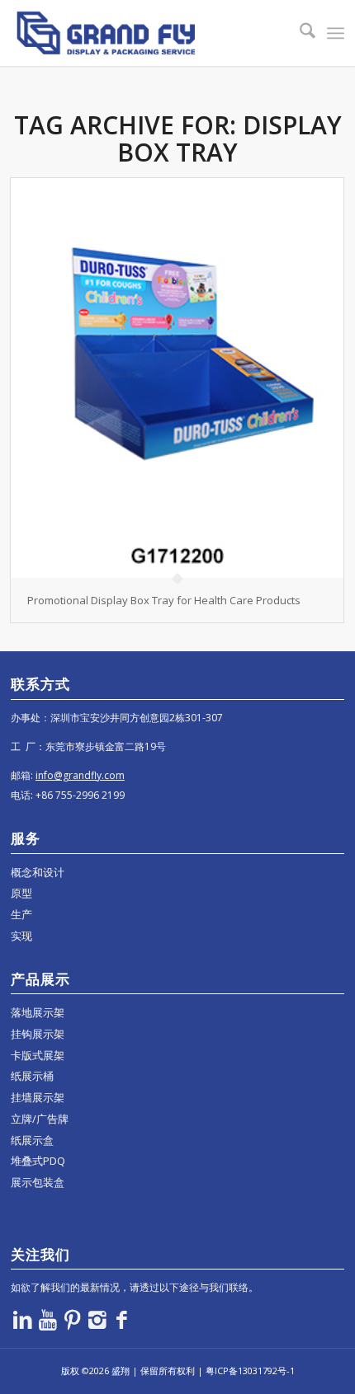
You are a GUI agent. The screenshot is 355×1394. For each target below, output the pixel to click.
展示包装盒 (37, 1182)
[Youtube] (48, 1319)
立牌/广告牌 (40, 1118)
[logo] (144, 33)
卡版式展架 (37, 1055)
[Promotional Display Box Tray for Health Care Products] (177, 378)
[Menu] (335, 33)
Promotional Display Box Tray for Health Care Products (164, 600)
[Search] (299, 33)
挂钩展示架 (37, 1033)
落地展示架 (37, 1012)
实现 (21, 935)
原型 (21, 892)
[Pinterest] (72, 1319)
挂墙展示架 (37, 1097)
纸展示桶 (32, 1075)
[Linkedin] (23, 1319)
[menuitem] (299, 33)
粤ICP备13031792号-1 (250, 1370)
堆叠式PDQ (38, 1160)
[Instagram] (97, 1319)
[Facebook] (122, 1319)
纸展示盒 (32, 1140)
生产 (21, 914)
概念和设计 (37, 872)
